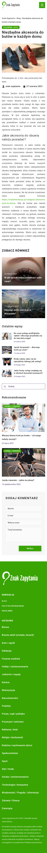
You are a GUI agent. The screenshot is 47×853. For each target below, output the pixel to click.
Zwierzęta (7, 808)
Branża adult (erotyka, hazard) (18, 635)
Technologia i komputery (15, 784)
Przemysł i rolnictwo (13, 721)
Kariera (6, 682)
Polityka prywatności (13, 606)
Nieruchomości (10, 698)
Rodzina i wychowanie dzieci (17, 745)
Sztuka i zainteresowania (15, 776)
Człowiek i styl (10, 27)
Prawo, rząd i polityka (13, 713)
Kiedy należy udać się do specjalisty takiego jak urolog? (27, 360)
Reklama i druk (10, 729)
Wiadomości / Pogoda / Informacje (20, 792)
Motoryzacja (8, 690)
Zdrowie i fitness (11, 800)
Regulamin (7, 611)
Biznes (5, 627)
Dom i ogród (8, 643)
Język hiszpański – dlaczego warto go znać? (27, 348)
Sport (5, 761)
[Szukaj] (5, 387)
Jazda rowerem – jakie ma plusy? (18, 480)
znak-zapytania (13, 86)
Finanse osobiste (11, 658)
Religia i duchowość (12, 737)
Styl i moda (8, 769)
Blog (4, 601)
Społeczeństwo (10, 753)
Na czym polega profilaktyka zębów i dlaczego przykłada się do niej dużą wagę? (28, 335)
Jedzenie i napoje (11, 674)
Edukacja (7, 650)
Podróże (6, 706)
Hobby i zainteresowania (15, 666)
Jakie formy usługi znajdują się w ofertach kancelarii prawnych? (28, 371)
